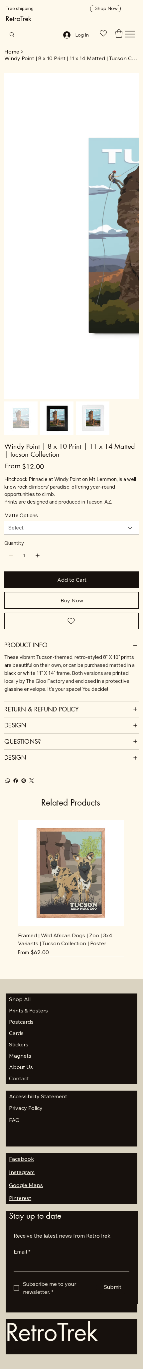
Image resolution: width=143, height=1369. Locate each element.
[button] (118, 33)
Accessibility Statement (38, 1096)
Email (22, 1251)
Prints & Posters (28, 1010)
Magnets (20, 1055)
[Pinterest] (23, 780)
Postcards (21, 1021)
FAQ (14, 1120)
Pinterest (20, 1198)
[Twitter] (31, 780)
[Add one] (37, 555)
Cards (16, 1033)
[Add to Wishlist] (71, 621)
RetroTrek (18, 18)
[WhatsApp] (7, 780)
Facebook (21, 1158)
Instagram (22, 1172)
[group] (70, 888)
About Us (21, 1067)
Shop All (20, 999)
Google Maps (26, 1185)
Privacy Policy (26, 1108)
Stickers (18, 1044)
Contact (19, 1078)
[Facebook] (15, 780)
